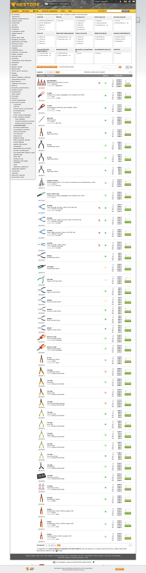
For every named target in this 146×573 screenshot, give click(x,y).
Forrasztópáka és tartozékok (21, 129)
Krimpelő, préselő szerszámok (23, 123)
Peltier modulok (16, 94)
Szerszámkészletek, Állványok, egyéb (24, 152)
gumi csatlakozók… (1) (64, 55)
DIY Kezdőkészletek (19, 110)
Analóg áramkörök (17, 20)
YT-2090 (58, 98)
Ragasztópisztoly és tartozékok (22, 148)
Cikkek (63, 11)
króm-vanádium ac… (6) (122, 23)
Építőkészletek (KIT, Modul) (19, 41)
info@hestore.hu (65, 4)
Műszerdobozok (16, 81)
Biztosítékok (15, 27)
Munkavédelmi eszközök (19, 79)
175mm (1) (42, 39)
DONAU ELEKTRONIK (58, 373)
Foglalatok (15, 48)
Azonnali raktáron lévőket (67, 67)
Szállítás (33, 555)
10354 (57, 539)
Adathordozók (16, 16)
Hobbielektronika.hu (17, 50)
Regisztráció (104, 1)
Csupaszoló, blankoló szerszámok (24, 121)
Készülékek (15, 58)
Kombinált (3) (81, 29)
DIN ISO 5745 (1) (120, 37)
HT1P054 (58, 223)
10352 (57, 514)
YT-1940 (58, 110)
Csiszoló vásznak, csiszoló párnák (23, 108)
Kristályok (14, 64)
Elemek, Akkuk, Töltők (18, 37)
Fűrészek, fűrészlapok (19, 131)
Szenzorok (15, 98)
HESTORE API (89, 555)
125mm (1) (80, 37)
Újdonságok (25, 11)
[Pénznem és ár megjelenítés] (129, 1)
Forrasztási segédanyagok (20, 127)
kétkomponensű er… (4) (65, 37)
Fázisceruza (16, 112)
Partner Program (98, 555)
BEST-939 (58, 123)
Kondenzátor (15, 62)
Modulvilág (15, 75)
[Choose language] (133, 1)
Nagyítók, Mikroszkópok (20, 144)
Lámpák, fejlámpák (18, 142)
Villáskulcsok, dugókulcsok (20, 166)
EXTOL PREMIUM (57, 340)
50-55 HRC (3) (100, 37)
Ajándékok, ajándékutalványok (20, 18)
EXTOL (54, 197)
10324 (57, 362)
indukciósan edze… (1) (65, 39)
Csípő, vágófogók (20, 119)
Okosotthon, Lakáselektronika (20, 87)
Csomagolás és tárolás (18, 31)
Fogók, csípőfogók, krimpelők (21, 117)
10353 (57, 526)
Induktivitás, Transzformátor (19, 52)
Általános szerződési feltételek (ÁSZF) (58, 555)
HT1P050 (58, 210)
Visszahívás (107, 555)
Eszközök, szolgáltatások (49, 11)
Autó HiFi (14, 25)
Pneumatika (15, 96)
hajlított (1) (80, 25)
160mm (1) (80, 41)
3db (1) (79, 53)
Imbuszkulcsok (17, 136)
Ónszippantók (17, 146)
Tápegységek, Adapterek (19, 168)
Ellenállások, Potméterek (18, 39)
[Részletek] (127, 67)
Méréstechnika (16, 69)
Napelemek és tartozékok (19, 83)
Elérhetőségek (116, 555)
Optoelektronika (16, 92)
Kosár (37, 11)
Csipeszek (16, 106)
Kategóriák (15, 11)
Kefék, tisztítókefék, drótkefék (21, 140)
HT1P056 (58, 235)
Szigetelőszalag (17, 154)
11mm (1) (118, 53)
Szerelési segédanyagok (19, 100)
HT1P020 (58, 248)
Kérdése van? (53, 4)
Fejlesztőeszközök (17, 46)
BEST (53, 121)
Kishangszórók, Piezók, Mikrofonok (21, 60)
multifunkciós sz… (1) (102, 25)
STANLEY (54, 184)
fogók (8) (99, 20)
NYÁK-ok (14, 85)
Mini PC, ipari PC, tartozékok (20, 71)
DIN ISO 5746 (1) (120, 39)
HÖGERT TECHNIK (57, 209)
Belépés (97, 1)
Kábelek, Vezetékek (17, 54)
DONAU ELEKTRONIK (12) (46, 20)
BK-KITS (81, 555)
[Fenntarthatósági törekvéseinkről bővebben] (93, 562)
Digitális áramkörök (17, 33)
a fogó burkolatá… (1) (45, 53)
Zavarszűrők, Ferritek (18, 177)
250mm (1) (42, 43)
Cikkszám (42, 75)
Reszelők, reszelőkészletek (21, 150)
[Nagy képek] (130, 67)
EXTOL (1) (42, 29)
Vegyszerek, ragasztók (18, 175)
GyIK (41, 555)
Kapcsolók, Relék (17, 56)
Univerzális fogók (20, 125)
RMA (45, 555)
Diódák (14, 35)
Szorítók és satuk (18, 159)
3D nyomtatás (16, 14)
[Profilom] (121, 1)
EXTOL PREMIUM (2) (45, 23)
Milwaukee (54, 84)
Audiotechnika (16, 23)
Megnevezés (50, 75)
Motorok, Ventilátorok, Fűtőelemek (21, 77)
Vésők (15, 164)
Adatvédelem (74, 555)
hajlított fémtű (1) (63, 53)
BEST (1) (41, 27)
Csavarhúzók (17, 104)
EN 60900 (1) (119, 41)
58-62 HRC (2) (100, 39)
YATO (53, 96)
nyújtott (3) (80, 23)
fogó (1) (99, 53)
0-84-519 (58, 185)
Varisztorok (15, 173)
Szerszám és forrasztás (18, 102)
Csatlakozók (15, 29)
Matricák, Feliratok (17, 67)
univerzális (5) (81, 20)
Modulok (14, 73)
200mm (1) (42, 41)
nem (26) (61, 20)
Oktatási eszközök (17, 90)
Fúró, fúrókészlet (18, 133)
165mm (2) (42, 37)
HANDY (54, 361)
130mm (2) (80, 39)
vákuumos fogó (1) (102, 23)
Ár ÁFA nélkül (118, 75)
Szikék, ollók (16, 156)
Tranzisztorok (16, 171)
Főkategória (40, 14)
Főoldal (28, 555)
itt (79, 569)
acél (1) (118, 20)
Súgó (70, 11)
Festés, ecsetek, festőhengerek (22, 115)
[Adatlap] (99, 83)
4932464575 (59, 85)
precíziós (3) (81, 27)
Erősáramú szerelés (17, 43)
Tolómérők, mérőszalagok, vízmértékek (20, 161)
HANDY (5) (42, 25)
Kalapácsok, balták (18, 138)
